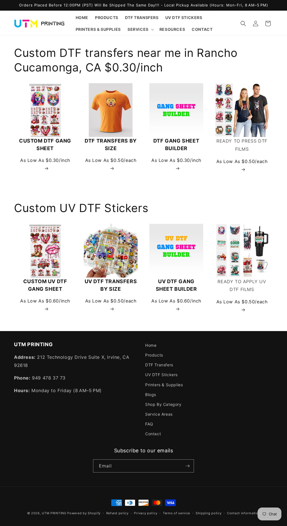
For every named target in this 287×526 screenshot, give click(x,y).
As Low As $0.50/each (110, 160)
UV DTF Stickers (161, 374)
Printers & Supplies (164, 384)
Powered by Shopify (84, 513)
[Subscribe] (187, 466)
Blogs (150, 394)
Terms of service (176, 513)
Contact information (243, 513)
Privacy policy (145, 513)
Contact (153, 433)
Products (154, 355)
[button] (140, 29)
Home (150, 345)
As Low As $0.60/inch (45, 301)
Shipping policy (209, 513)
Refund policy (117, 513)
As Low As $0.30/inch (45, 160)
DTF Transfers (159, 364)
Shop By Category (163, 404)
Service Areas (159, 414)
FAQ (149, 424)
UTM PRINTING (54, 513)
